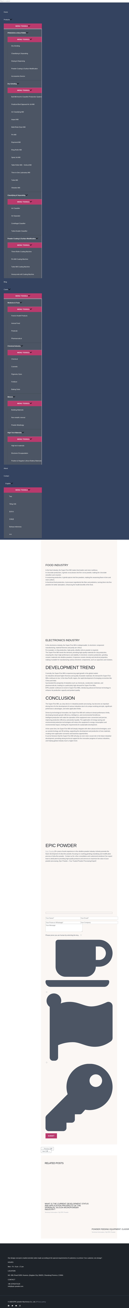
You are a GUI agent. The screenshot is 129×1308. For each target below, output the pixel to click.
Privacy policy (41, 1302)
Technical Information (51, 1212)
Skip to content (5, 1)
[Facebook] (8, 1306)
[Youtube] (16, 1306)
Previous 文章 (47, 1148)
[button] (11, 19)
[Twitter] (12, 1306)
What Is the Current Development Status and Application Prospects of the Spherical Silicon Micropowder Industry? (67, 1206)
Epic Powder (50, 851)
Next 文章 (46, 1151)
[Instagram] (20, 1306)
